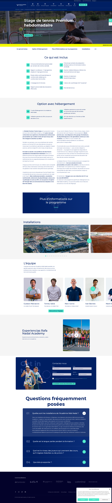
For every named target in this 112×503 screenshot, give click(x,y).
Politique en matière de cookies (75, 492)
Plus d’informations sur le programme (64, 49)
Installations (86, 49)
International (69, 5)
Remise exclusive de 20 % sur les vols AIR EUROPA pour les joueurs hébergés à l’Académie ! (54, 45)
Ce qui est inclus (22, 49)
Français (93, 0)
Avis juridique (64, 492)
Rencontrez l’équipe (56, 311)
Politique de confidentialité (53, 492)
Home (18, 9)
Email (74, 366)
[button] (109, 489)
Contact (37, 35)
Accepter (83, 499)
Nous (74, 5)
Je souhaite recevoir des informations (63, 383)
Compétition (53, 5)
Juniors (38, 5)
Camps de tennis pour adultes (30, 9)
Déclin (93, 499)
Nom (53, 366)
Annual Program (45, 5)
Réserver (82, 4)
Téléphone (54, 372)
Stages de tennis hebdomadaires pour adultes (44, 9)
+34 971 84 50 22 (87, 0)
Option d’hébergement (39, 49)
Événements (61, 5)
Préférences (105, 499)
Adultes (33, 5)
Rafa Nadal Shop (77, 0)
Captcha (74, 372)
